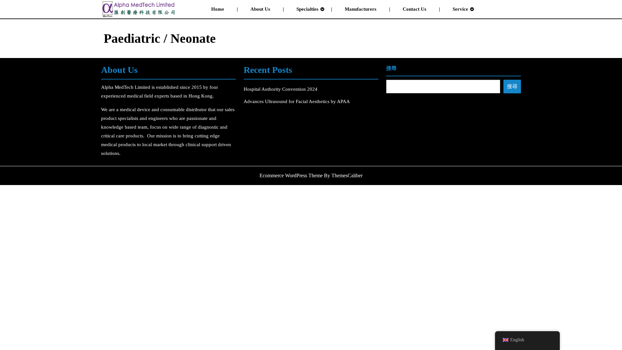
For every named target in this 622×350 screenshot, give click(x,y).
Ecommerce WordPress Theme (291, 175)
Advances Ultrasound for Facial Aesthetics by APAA (297, 101)
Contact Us (414, 9)
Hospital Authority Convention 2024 (281, 89)
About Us (260, 9)
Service (460, 9)
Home (217, 9)
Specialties (307, 9)
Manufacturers (360, 9)
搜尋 (391, 68)
